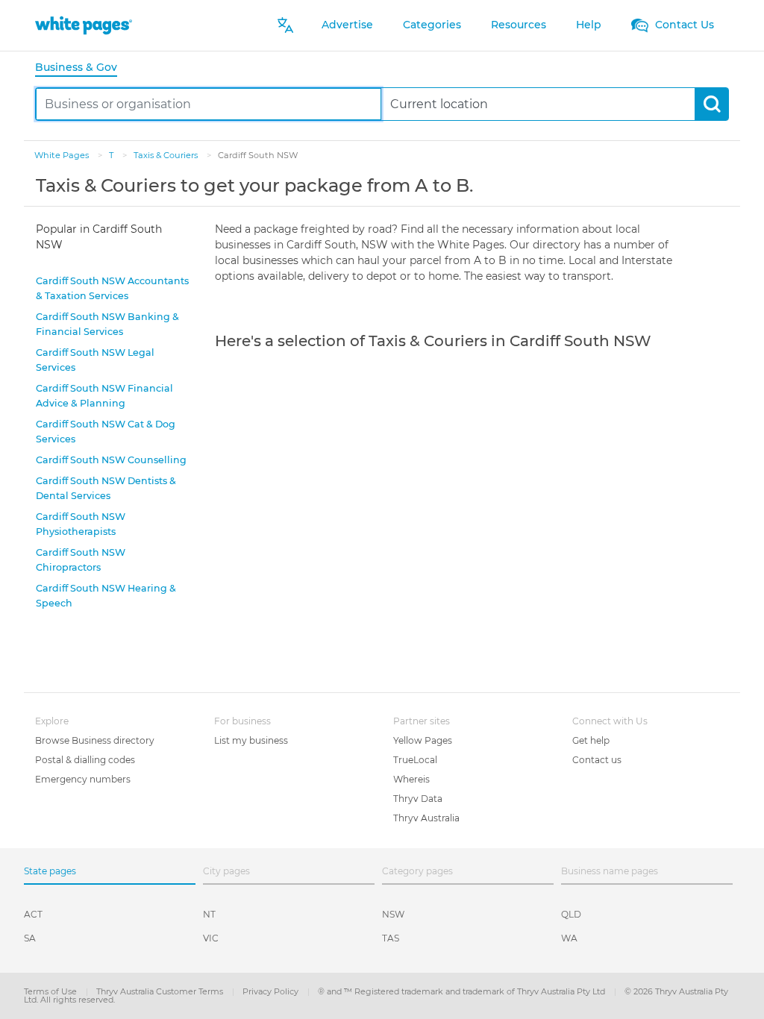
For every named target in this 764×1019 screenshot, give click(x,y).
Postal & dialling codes (85, 759)
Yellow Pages (422, 740)
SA (30, 938)
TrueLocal (415, 759)
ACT (33, 914)
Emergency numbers (83, 779)
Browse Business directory (94, 740)
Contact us (596, 759)
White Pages (62, 155)
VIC (211, 938)
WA (569, 938)
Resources (518, 24)
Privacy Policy (271, 991)
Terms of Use (51, 991)
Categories (432, 24)
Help (588, 24)
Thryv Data (417, 798)
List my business (251, 740)
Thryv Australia (426, 818)
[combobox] (208, 104)
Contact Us (683, 24)
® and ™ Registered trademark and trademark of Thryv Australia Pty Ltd (462, 991)
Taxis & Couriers (167, 155)
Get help (591, 740)
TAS (390, 938)
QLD (571, 914)
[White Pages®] (83, 25)
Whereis (411, 779)
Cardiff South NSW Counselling (111, 459)
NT (209, 914)
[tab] (82, 68)
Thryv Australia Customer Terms (160, 991)
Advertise (347, 24)
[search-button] (711, 104)
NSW (393, 914)
